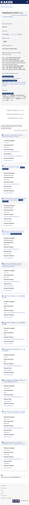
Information (3, 485)
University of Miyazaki (8, 160)
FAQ (2, 490)
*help (26, 15)
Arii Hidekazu (6, 142)
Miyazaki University (8, 467)
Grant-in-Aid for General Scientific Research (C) (13, 365)
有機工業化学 (5, 82)
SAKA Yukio (6, 272)
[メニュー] (27, 2)
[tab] (15, 110)
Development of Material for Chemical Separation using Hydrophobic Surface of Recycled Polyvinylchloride (12, 265)
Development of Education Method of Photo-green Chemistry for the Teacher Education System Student (13, 232)
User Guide (3, 488)
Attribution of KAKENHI (6, 498)
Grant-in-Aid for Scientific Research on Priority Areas (14, 312)
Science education (6, 78)
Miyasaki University (8, 436)
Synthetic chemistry (14, 82)
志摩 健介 (6, 303)
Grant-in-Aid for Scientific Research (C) (11, 151)
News (2, 493)
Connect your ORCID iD (18, 15)
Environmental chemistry (9, 285)
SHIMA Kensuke (7, 388)
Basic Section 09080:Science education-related (13, 156)
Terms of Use (4, 495)
